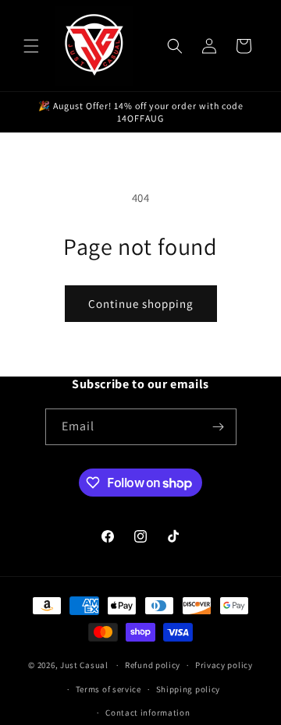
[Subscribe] (218, 426)
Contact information (147, 712)
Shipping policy (188, 689)
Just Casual (84, 665)
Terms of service (108, 689)
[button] (31, 46)
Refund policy (152, 665)
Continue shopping (141, 303)
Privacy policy (224, 665)
